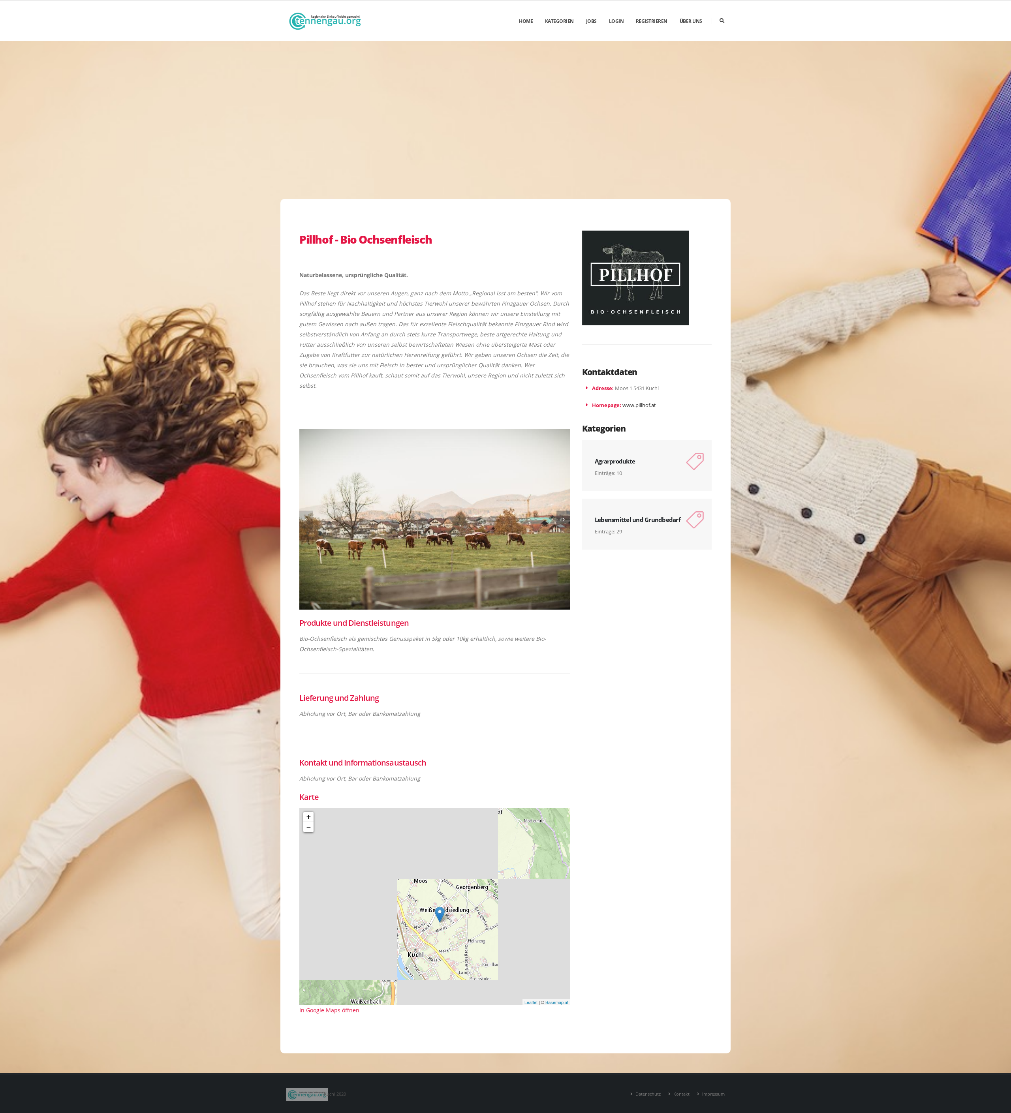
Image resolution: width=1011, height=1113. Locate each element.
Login (616, 21)
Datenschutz (647, 1094)
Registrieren (651, 21)
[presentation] (306, 519)
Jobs (591, 21)
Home (526, 21)
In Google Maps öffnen (329, 1010)
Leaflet (530, 1002)
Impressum (713, 1094)
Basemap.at (556, 1002)
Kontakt (681, 1094)
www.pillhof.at (639, 405)
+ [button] (308, 817)
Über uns (691, 21)
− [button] (308, 827)
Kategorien (559, 21)
